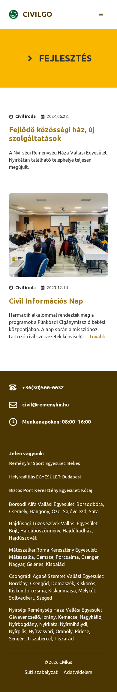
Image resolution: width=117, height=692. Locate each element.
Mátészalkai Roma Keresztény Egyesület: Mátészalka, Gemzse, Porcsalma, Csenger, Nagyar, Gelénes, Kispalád (54, 557)
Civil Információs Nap (46, 301)
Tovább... (98, 336)
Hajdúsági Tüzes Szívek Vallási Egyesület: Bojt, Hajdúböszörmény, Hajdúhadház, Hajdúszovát (53, 531)
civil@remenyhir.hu (45, 404)
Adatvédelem (78, 672)
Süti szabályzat (41, 672)
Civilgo (37, 14)
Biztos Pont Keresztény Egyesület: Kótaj (50, 490)
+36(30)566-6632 (43, 387)
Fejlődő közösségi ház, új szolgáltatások (51, 134)
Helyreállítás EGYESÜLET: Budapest (45, 476)
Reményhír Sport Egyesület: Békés (44, 463)
